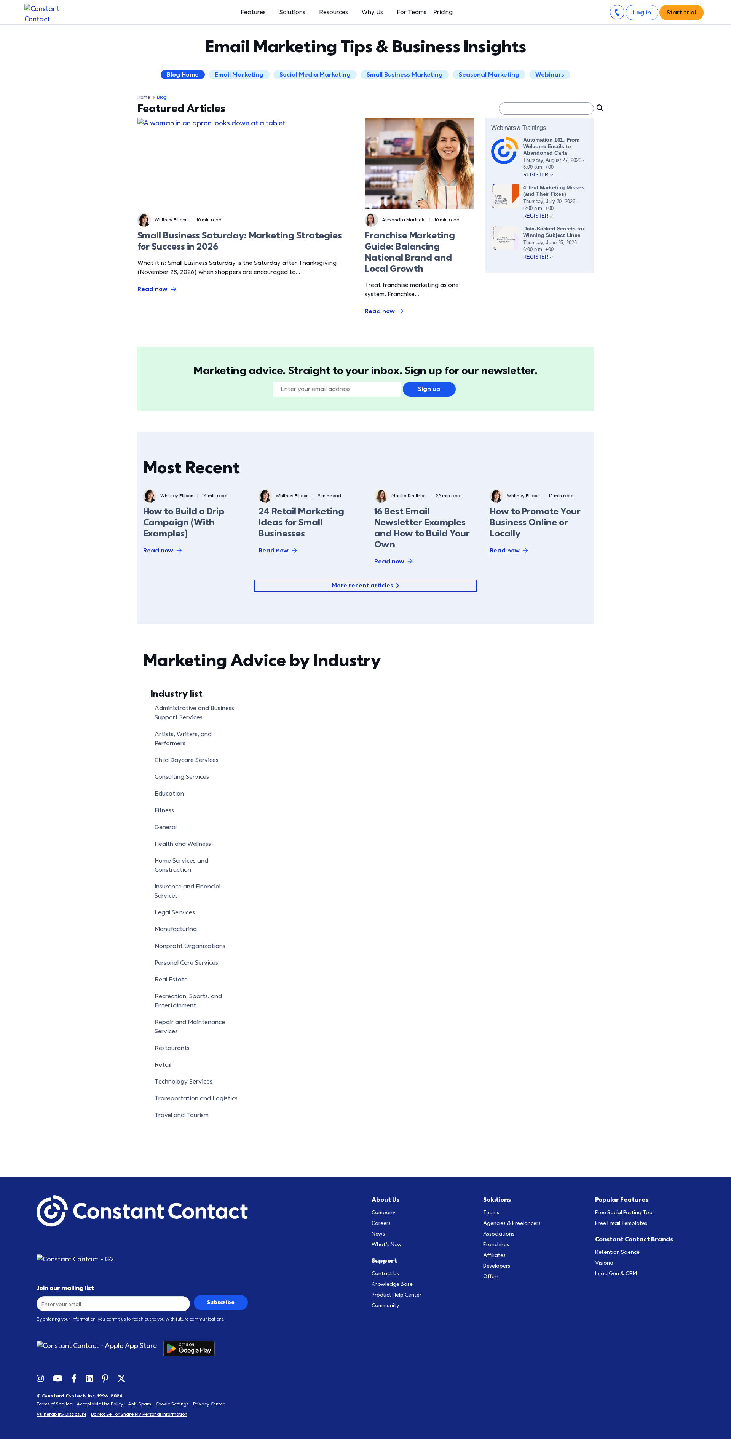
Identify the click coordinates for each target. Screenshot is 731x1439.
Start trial (681, 12)
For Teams (411, 12)
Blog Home (183, 74)
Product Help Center (396, 1294)
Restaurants (172, 1048)
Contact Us (385, 1273)
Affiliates (494, 1255)
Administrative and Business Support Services (194, 713)
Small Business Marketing (405, 74)
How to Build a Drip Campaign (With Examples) (183, 522)
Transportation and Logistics (196, 1098)
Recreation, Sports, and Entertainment (188, 1001)
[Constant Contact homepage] (142, 1211)
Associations (498, 1233)
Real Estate (171, 979)
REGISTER (536, 175)
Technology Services (183, 1081)
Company (384, 1212)
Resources (333, 12)
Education (169, 793)
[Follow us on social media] (40, 1378)
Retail (163, 1065)
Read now (152, 289)
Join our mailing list (65, 1288)
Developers (496, 1265)
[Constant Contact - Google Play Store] (192, 1348)
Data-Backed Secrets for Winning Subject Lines (553, 232)
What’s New (387, 1244)
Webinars (549, 74)
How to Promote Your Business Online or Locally (535, 522)
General (166, 827)
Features (253, 12)
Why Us (372, 12)
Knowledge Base (392, 1284)
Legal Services (175, 912)
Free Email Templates (621, 1223)
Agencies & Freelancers (512, 1223)
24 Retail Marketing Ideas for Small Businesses (301, 522)
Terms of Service (54, 1404)
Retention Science (617, 1252)
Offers (491, 1276)
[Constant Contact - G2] (86, 1259)
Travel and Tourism (182, 1115)
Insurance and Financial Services (187, 891)
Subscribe (221, 1302)
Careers (381, 1223)
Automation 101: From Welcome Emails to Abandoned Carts (551, 146)
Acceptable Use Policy (100, 1404)
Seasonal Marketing (489, 74)
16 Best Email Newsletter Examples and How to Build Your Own (422, 528)
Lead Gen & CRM (616, 1273)
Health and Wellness (183, 844)
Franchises (496, 1244)
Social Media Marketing (315, 74)
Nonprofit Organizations (190, 946)
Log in (642, 12)
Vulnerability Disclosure (61, 1414)
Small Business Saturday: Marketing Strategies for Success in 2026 (239, 241)
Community (385, 1305)
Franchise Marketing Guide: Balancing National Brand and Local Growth (410, 252)
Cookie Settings (172, 1404)
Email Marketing (239, 74)
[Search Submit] (599, 108)
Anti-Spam (139, 1404)
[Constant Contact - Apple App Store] (100, 1348)
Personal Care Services (186, 963)
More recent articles (362, 585)
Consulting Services (182, 777)
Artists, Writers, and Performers (183, 739)
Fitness (164, 810)
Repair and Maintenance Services (190, 1027)
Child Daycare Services (187, 760)
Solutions (292, 12)
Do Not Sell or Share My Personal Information (139, 1414)
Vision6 (604, 1262)
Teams (491, 1212)
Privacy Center (209, 1404)
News (378, 1233)
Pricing (443, 12)
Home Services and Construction (181, 865)
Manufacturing (176, 929)
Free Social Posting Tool (624, 1212)
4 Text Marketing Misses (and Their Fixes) (553, 190)
